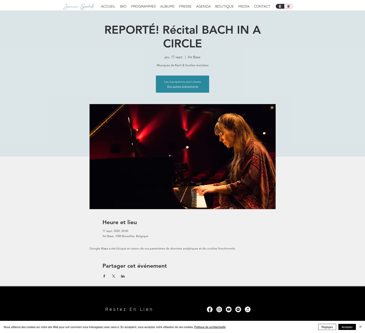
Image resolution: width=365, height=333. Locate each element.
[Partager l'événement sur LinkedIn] (123, 276)
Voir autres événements (182, 86)
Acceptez (347, 327)
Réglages (327, 327)
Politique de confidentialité (210, 327)
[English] (288, 6)
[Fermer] (360, 327)
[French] (280, 6)
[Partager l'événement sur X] (113, 276)
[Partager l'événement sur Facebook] (104, 276)
